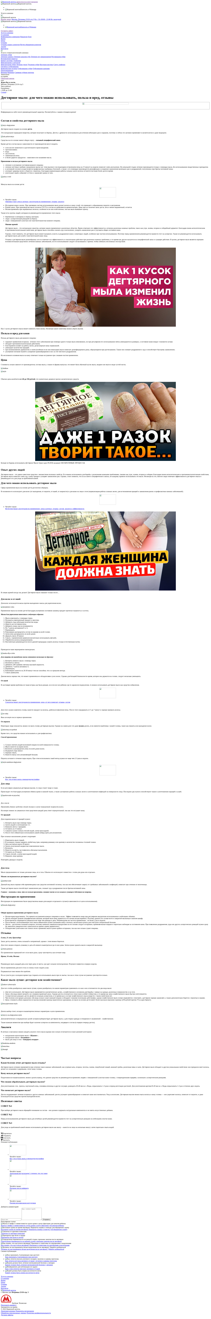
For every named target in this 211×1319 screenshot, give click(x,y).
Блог (30, 37)
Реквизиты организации (25, 1311)
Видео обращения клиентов (30, 45)
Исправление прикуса (9, 59)
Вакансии (24, 37)
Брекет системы (7, 61)
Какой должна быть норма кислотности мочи (22, 1273)
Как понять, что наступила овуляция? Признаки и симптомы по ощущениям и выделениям (35, 1245)
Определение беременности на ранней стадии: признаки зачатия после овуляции (31, 1241)
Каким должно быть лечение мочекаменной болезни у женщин (29, 1265)
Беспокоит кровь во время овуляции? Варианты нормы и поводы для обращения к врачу (34, 1229)
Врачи (3, 39)
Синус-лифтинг (59, 65)
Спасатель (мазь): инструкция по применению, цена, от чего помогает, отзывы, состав (37, 702)
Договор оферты (7, 1315)
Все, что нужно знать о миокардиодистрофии (22, 779)
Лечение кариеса (7, 57)
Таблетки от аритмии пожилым (13, 1233)
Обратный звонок (7, 78)
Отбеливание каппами (41, 68)
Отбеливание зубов (25, 68)
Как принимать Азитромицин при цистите (21, 1257)
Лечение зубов (6, 55)
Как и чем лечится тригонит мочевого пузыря (22, 1269)
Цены (3, 41)
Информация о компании (10, 37)
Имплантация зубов (8, 65)
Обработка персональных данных (13, 1313)
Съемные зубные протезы (24, 72)
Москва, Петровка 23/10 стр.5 (23, 19)
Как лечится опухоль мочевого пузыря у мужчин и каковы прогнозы (31, 1261)
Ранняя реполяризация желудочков (23, 1203)
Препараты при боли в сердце (12, 1237)
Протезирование (7, 70)
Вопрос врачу (6, 19)
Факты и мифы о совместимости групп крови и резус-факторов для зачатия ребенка (32, 1225)
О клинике (5, 35)
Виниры (4, 72)
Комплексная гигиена (9, 68)
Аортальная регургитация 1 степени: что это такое (28, 1173)
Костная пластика (46, 65)
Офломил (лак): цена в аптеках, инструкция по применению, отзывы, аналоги (34, 202)
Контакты (4, 49)
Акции (3, 47)
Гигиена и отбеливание (9, 67)
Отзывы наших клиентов (10, 45)
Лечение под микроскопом (41, 57)
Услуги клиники (7, 33)
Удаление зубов (33, 65)
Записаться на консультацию (27, 2)
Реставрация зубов (58, 57)
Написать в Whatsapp (28, 27)
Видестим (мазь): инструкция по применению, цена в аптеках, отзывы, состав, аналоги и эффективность (44, 509)
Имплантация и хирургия (10, 63)
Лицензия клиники (8, 1311)
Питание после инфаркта (19, 1188)
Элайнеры (17, 61)
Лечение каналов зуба (22, 57)
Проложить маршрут (8, 1305)
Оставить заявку (7, 31)
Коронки (11, 72)
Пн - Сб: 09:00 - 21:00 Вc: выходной (47, 19)
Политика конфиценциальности (39, 1313)
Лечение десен (21, 65)
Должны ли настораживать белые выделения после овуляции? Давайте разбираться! (32, 1249)
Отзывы (4, 43)
